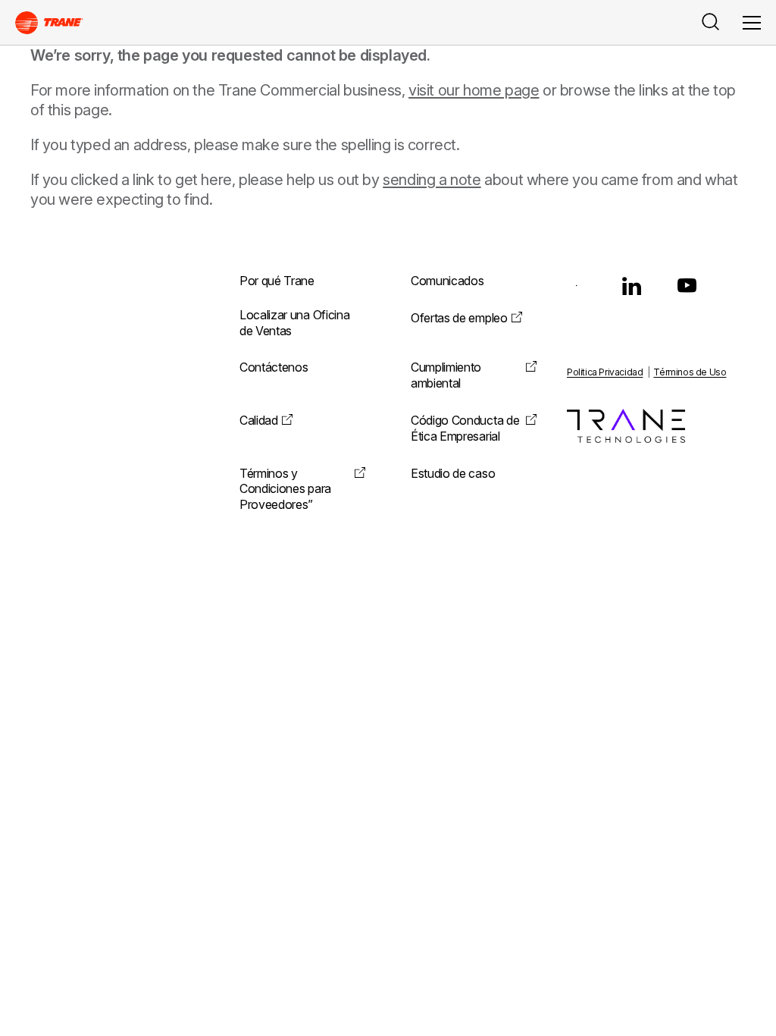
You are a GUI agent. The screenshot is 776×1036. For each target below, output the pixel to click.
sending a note (431, 180)
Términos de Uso (689, 372)
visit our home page (473, 90)
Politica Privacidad (605, 372)
